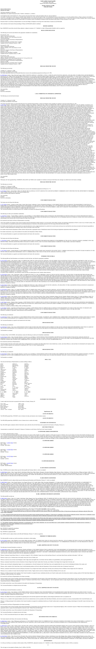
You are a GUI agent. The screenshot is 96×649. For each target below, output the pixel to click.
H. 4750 (2, 274)
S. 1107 (2, 302)
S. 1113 (2, 308)
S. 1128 (2, 215)
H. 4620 (2, 482)
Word (6, 75)
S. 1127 (2, 204)
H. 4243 (8, 463)
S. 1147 (2, 250)
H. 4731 (2, 540)
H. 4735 (8, 456)
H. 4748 (2, 317)
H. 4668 (2, 621)
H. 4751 (2, 285)
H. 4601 (8, 442)
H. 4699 (2, 549)
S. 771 (2, 191)
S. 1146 (2, 240)
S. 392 (2, 104)
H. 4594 (8, 449)
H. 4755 (2, 296)
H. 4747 (2, 260)
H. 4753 (2, 353)
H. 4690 (2, 625)
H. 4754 (2, 289)
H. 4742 (2, 636)
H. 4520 (2, 472)
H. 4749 (2, 327)
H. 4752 (2, 337)
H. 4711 (2, 592)
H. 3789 (2, 75)
